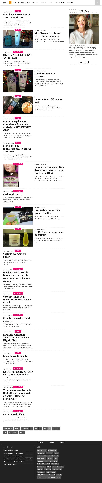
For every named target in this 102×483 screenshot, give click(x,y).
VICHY (47, 472)
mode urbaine (40, 472)
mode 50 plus (55, 464)
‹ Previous (25, 428)
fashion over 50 (41, 477)
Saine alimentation (53, 456)
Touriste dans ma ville (51, 461)
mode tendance (41, 466)
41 (31, 428)
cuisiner (53, 472)
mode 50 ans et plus (58, 466)
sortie (49, 466)
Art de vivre (60, 2)
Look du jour (51, 475)
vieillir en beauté (41, 450)
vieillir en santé (41, 456)
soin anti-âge (51, 477)
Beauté (43, 2)
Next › (15, 432)
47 (58, 428)
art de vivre (49, 453)
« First (17, 428)
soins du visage (41, 458)
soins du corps (41, 475)
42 (36, 428)
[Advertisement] (84, 77)
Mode (51, 2)
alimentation (40, 453)
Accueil (35, 2)
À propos (70, 2)
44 (45, 428)
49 (9, 432)
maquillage (40, 461)
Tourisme (39, 469)
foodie (56, 453)
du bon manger (52, 450)
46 (54, 428)
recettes (59, 475)
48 (5, 432)
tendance (50, 458)
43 (40, 428)
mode (56, 458)
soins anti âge (41, 464)
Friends (62, 442)
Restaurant (47, 469)
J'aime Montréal (57, 469)
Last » (21, 432)
